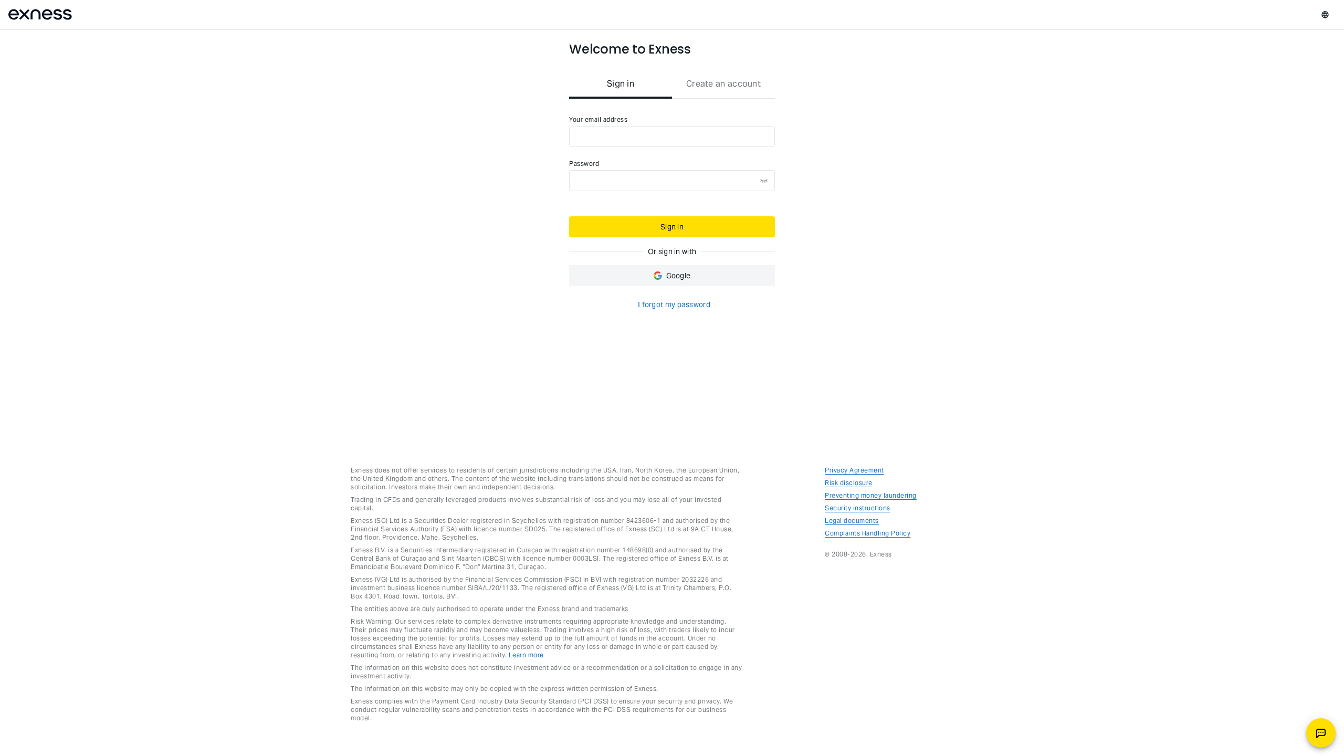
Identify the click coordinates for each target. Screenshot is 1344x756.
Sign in (672, 227)
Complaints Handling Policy (867, 533)
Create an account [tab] (723, 83)
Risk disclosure (849, 483)
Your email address (598, 119)
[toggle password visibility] (764, 181)
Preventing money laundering (871, 495)
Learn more (526, 655)
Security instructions (857, 508)
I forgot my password (674, 304)
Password (584, 163)
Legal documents (852, 520)
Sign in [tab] (620, 83)
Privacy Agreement (854, 470)
